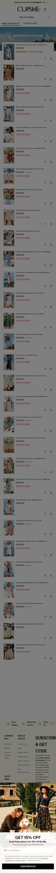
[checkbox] (3, 856)
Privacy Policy (20, 860)
